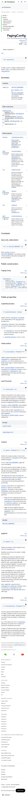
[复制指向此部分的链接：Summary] (10, 78)
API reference (6, 7)
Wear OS (3, 703)
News (2, 672)
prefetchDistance (17, 216)
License (8, 784)
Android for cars (5, 708)
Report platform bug (6, 753)
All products (4, 779)
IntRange (19, 113)
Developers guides (5, 739)
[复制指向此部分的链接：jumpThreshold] (12, 381)
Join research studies (6, 760)
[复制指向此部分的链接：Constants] (11, 233)
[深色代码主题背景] (26, 58)
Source (3, 669)
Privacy (3, 692)
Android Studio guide (6, 737)
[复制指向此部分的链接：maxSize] (8, 442)
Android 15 (3, 721)
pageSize (14, 160)
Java (25, 44)
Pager (7, 69)
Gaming (3, 683)
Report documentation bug (7, 755)
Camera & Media (5, 690)
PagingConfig (10, 59)
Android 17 (3, 716)
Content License (18, 644)
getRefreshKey (7, 426)
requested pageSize (12, 503)
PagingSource (5, 71)
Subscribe (20, 790)
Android (3, 662)
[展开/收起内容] (7, 16)
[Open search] (19, 2)
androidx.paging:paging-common (19, 38)
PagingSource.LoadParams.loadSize (12, 369)
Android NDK (4, 746)
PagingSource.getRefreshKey (10, 415)
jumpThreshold (16, 170)
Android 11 (3, 731)
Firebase (3, 774)
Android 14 (3, 724)
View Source (22, 40)
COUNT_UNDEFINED (13, 405)
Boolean (19, 116)
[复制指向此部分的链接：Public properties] (18, 297)
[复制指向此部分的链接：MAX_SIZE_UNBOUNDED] (19, 240)
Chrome (3, 772)
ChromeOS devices (5, 705)
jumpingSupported (8, 432)
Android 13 (3, 726)
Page (8, 374)
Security (3, 667)
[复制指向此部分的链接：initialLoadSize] (12, 344)
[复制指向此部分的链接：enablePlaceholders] (16, 304)
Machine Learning (5, 685)
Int (7, 87)
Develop (13, 12)
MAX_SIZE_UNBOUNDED (17, 87)
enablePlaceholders (17, 137)
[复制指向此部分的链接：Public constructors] (20, 264)
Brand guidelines (15, 784)
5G (2, 694)
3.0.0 (25, 42)
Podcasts (3, 676)
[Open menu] (2, 2)
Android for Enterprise (6, 664)
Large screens (4, 701)
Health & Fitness (5, 687)
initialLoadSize (16, 151)
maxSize (17, 90)
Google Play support (6, 757)
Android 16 (3, 719)
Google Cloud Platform (6, 777)
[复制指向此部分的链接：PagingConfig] (12, 271)
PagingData (15, 141)
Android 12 (3, 728)
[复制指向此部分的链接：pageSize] (8, 533)
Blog (2, 674)
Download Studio (5, 744)
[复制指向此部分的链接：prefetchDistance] (14, 598)
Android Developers (5, 12)
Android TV (3, 710)
